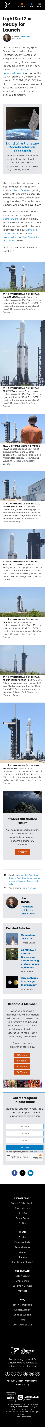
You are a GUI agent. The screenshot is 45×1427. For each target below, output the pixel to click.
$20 (22, 1066)
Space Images (22, 1247)
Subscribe (24, 1147)
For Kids (22, 1223)
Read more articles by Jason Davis (28, 910)
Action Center (23, 1276)
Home (25, 888)
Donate (22, 852)
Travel (22, 1319)
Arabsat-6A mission (21, 190)
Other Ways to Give (22, 1324)
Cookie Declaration (22, 1417)
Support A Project (22, 1309)
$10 (22, 1060)
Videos (22, 1252)
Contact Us (31, 1380)
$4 (22, 1054)
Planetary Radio (22, 1242)
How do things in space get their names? (29, 981)
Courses (22, 1257)
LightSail (24, 875)
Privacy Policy (38, 1152)
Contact (22, 1290)
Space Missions (22, 1208)
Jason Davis (25, 900)
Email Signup (22, 1280)
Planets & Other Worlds (22, 1203)
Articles (33, 888)
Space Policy (22, 1218)
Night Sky (22, 1213)
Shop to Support (22, 1314)
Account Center (15, 1380)
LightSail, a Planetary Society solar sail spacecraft (22, 147)
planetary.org (10, 218)
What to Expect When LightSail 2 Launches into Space (21, 237)
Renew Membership (22, 1304)
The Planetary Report (22, 1262)
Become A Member (22, 1285)
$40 (22, 1072)
